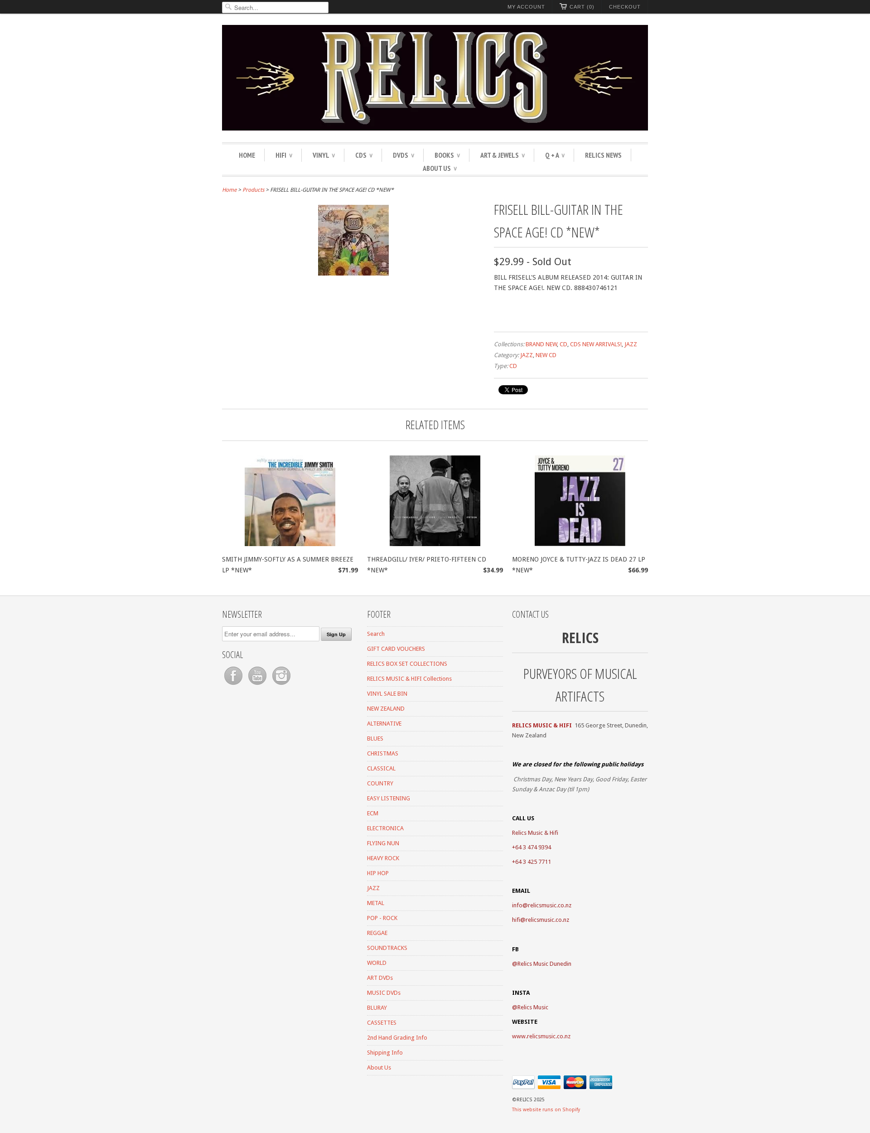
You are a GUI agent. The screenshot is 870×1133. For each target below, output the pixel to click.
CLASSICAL (381, 768)
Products (253, 190)
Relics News (603, 155)
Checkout (625, 7)
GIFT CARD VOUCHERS (396, 648)
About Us (440, 168)
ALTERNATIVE (384, 723)
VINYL (324, 155)
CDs (363, 155)
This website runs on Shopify (546, 1110)
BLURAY (377, 1007)
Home (247, 155)
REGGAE (377, 933)
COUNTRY (380, 783)
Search (376, 633)
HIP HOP (378, 873)
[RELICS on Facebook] (234, 685)
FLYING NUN (383, 843)
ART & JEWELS (502, 155)
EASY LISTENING (388, 798)
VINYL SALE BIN (387, 693)
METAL (375, 903)
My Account (526, 7)
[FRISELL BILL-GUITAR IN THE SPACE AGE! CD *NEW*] (353, 273)
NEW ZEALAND (386, 708)
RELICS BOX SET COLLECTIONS (407, 663)
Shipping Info (385, 1052)
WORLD (377, 962)
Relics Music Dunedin (544, 963)
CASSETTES (381, 1022)
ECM (372, 813)
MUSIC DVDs (384, 992)
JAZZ (630, 344)
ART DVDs (380, 977)
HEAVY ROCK (383, 858)
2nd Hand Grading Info (397, 1037)
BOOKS (447, 155)
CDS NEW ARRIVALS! (596, 344)
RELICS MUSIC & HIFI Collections (409, 678)
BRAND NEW (541, 344)
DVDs (403, 155)
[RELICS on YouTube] (258, 685)
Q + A (555, 155)
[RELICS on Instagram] (281, 685)
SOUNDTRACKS (387, 947)
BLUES (375, 738)
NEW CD (546, 355)
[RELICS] (435, 79)
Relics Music (532, 1007)
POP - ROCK (382, 918)
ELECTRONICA (385, 828)
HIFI (284, 155)
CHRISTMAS (382, 753)
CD (563, 344)
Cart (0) (582, 7)
